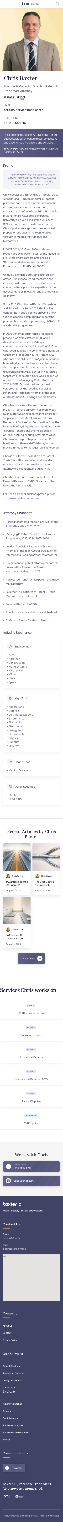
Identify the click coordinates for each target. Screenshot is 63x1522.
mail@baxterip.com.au (14, 1248)
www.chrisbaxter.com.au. (24, 498)
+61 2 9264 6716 (11, 1237)
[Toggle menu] (10, 4)
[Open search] (57, 4)
